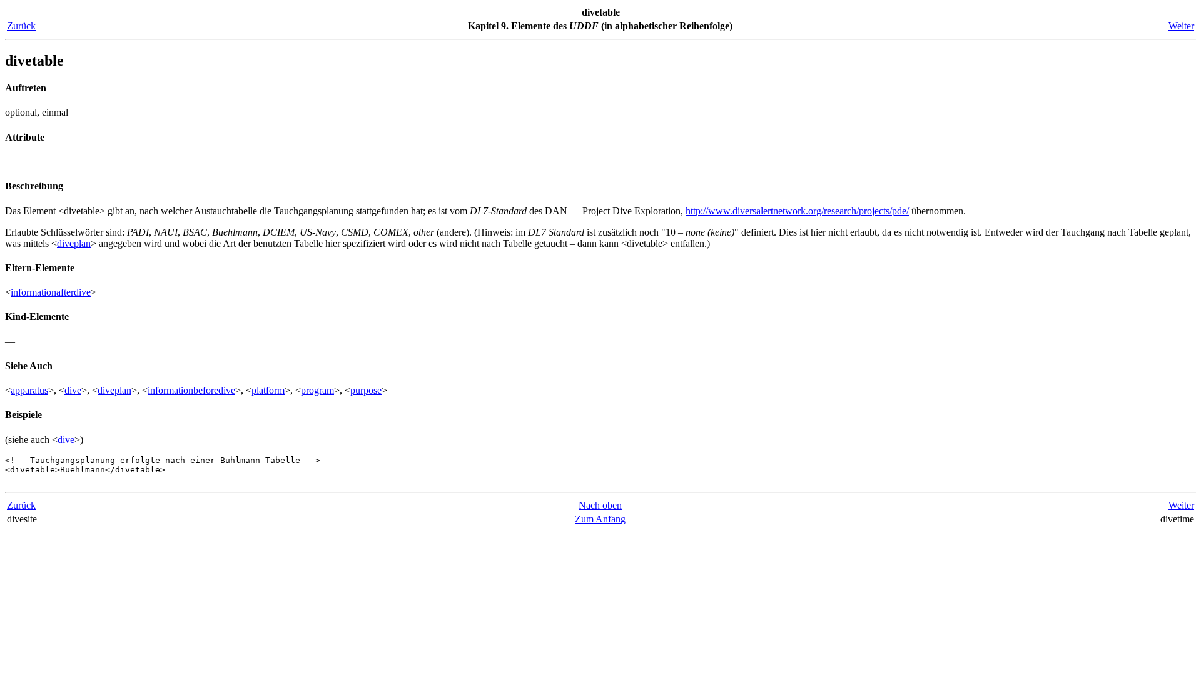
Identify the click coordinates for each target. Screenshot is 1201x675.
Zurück (21, 26)
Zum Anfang (600, 519)
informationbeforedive (191, 390)
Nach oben (600, 505)
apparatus (29, 390)
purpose (366, 390)
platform (268, 390)
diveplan (74, 243)
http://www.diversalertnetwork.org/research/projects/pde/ (797, 211)
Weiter (1181, 26)
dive (72, 390)
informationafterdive (51, 292)
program (317, 390)
